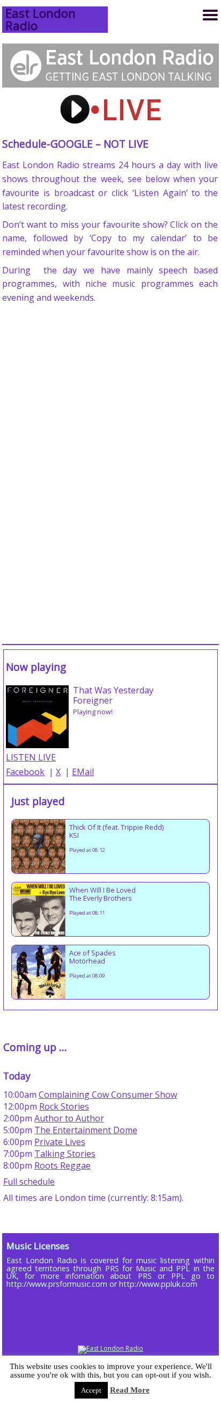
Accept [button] (91, 1390)
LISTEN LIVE (31, 757)
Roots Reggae (62, 1165)
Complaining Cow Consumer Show (108, 1094)
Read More (130, 1390)
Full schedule (29, 1181)
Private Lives (59, 1142)
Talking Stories (64, 1154)
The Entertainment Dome (85, 1130)
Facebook (25, 772)
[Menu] (210, 15)
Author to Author (69, 1118)
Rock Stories (64, 1106)
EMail (83, 772)
